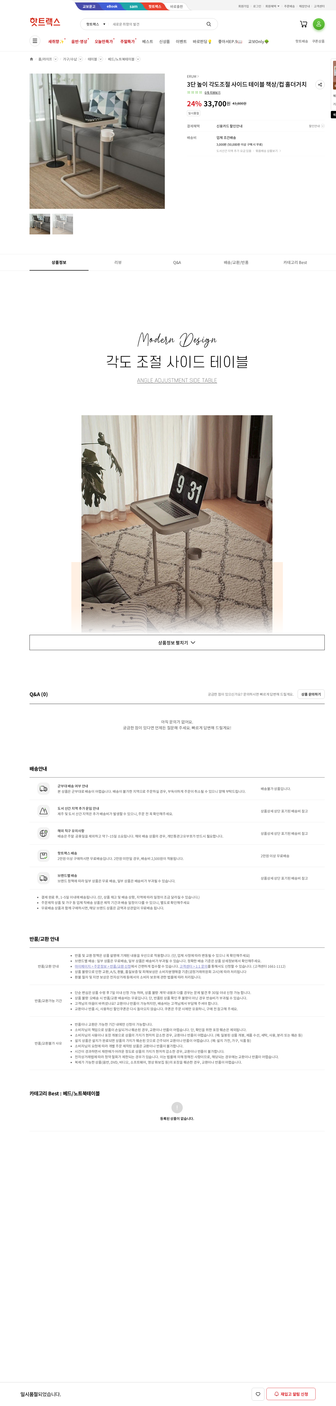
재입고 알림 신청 (294, 1394)
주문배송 (289, 6)
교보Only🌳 (258, 41)
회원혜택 (270, 6)
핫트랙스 (92, 24)
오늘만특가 (104, 41)
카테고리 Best (295, 262)
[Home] (31, 59)
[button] (320, 84)
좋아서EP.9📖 (230, 41)
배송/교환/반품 (236, 262)
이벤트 (181, 41)
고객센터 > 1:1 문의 (193, 966)
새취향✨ (56, 41)
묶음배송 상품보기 (267, 151)
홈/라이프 (45, 59)
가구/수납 (70, 59)
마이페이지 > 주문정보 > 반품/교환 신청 (103, 966)
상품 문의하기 (311, 694)
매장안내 (304, 6)
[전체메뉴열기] (35, 40)
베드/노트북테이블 (121, 59)
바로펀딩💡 (202, 41)
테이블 (92, 59)
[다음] (166, 143)
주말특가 (127, 41)
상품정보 (59, 262)
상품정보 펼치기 (173, 642)
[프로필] (319, 24)
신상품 (164, 41)
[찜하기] (258, 1394)
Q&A (177, 262)
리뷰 (118, 262)
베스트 (147, 41)
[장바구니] (303, 24)
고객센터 (319, 6)
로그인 (257, 6)
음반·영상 (79, 41)
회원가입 (243, 6)
